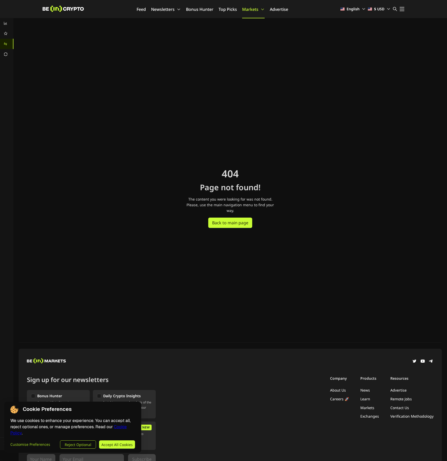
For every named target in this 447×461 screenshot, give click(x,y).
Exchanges (369, 416)
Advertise (279, 9)
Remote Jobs (401, 398)
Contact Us (399, 407)
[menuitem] (6, 23)
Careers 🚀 (339, 398)
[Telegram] (431, 362)
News (365, 390)
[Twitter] (414, 362)
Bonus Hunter (199, 9)
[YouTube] (422, 362)
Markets (250, 9)
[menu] (6, 38)
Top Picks (228, 9)
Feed (141, 9)
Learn (365, 398)
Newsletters (163, 9)
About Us (338, 390)
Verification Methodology (412, 416)
